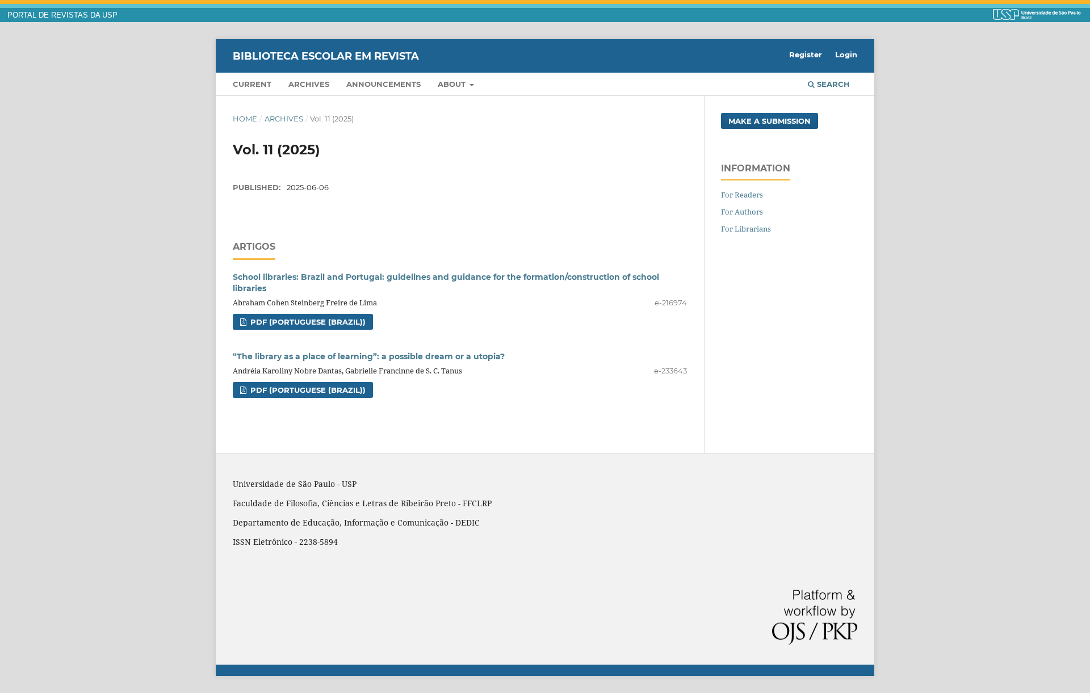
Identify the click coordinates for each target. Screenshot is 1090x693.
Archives (308, 84)
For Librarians (746, 229)
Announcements (383, 84)
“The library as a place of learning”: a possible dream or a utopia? (369, 356)
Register (805, 54)
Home (245, 118)
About (453, 84)
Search (832, 84)
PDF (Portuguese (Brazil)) (307, 321)
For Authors (742, 212)
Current (252, 84)
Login (846, 54)
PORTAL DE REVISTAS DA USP (62, 15)
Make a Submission (769, 120)
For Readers (742, 195)
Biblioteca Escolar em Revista (326, 55)
